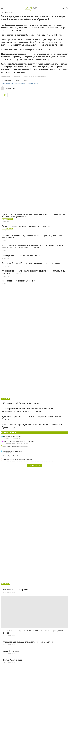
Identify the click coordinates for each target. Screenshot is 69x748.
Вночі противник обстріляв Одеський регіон (21, 255)
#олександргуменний (32, 83)
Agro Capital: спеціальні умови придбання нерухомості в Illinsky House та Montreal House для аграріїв (33, 215)
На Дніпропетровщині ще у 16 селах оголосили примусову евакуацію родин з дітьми (32, 236)
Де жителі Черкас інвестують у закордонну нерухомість (26, 226)
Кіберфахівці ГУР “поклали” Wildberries (18, 281)
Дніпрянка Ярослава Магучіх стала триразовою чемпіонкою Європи (31, 263)
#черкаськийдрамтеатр (7, 83)
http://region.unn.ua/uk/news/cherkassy (14, 80)
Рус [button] (63, 8)
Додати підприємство (34, 465)
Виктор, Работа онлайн (12, 660)
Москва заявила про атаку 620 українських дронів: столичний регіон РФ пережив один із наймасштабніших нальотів (33, 246)
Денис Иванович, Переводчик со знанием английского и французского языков (33, 631)
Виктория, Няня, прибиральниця (17, 589)
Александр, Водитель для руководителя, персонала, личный (28, 642)
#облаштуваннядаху (19, 83)
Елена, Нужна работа (12, 651)
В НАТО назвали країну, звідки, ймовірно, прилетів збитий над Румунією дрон (32, 426)
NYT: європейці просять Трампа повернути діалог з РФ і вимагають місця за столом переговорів (33, 272)
